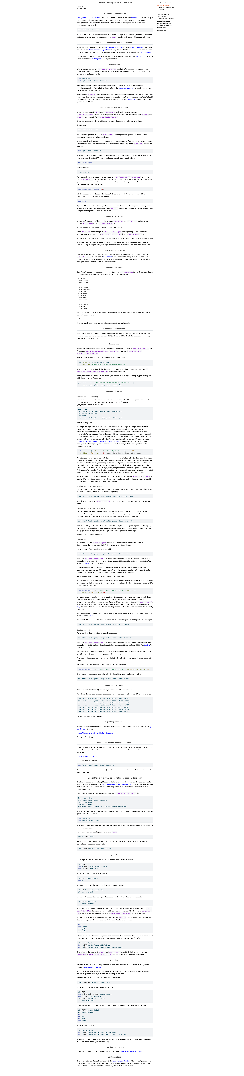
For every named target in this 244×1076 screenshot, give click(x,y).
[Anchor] (133, 42)
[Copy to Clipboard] (152, 28)
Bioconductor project (136, 47)
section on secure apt (126, 88)
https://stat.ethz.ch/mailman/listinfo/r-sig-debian (95, 733)
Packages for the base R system (88, 18)
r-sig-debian (130, 99)
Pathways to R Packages (166, 18)
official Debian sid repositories (99, 50)
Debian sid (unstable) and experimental (166, 8)
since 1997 (135, 18)
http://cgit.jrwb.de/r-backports (88, 756)
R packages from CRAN (114, 47)
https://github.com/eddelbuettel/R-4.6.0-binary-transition (98, 441)
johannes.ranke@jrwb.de (121, 1061)
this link (88, 563)
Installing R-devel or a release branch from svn (164, 24)
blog (78, 607)
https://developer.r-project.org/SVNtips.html (118, 784)
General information (163, 5)
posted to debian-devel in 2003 (130, 1051)
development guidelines (93, 967)
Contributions (161, 30)
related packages (98, 59)
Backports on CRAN (163, 21)
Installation (161, 12)
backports (140, 56)
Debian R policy (162, 27)
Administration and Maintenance (164, 15)
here (91, 616)
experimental (146, 52)
